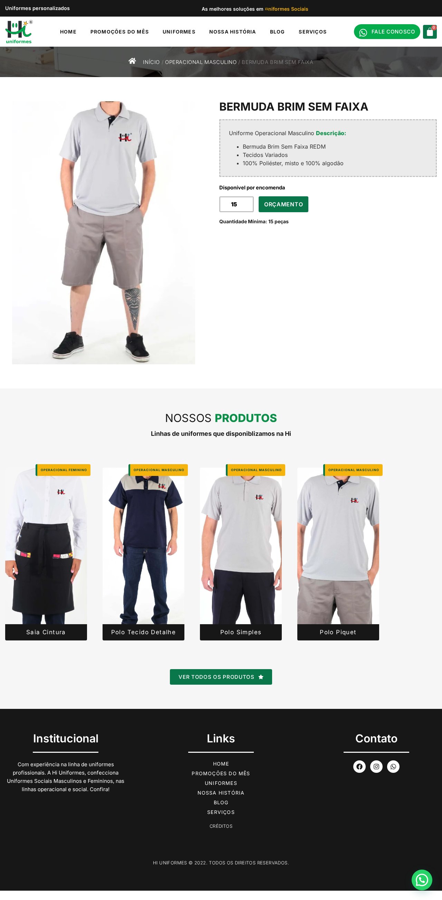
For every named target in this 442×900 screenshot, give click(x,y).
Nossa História (232, 32)
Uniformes (179, 32)
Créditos (221, 826)
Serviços (313, 32)
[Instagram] (376, 766)
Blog (277, 32)
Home (68, 32)
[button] (422, 880)
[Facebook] (359, 766)
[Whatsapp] (393, 766)
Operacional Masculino (201, 62)
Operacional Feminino (64, 470)
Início (151, 62)
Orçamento (283, 204)
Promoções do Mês (119, 32)
